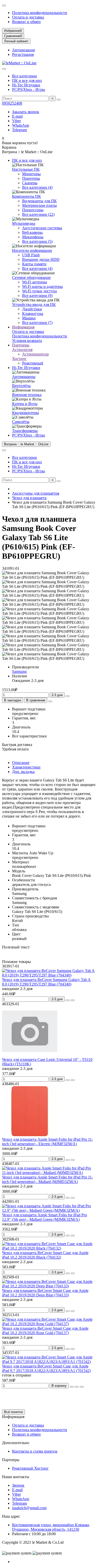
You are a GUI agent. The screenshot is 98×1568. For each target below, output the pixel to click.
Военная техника (26, 395)
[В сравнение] (73, 1000)
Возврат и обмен (26, 22)
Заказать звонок (25, 112)
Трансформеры (25, 431)
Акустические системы (42, 228)
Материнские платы (39, 205)
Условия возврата (27, 340)
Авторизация (23, 50)
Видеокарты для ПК (39, 201)
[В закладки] (68, 1000)
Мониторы (31, 174)
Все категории (24, 76)
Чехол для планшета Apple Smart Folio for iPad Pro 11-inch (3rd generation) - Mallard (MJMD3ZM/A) (47, 1179)
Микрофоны (32, 237)
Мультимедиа (23, 223)
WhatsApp (20, 125)
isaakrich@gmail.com (29, 1508)
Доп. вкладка (23, 771)
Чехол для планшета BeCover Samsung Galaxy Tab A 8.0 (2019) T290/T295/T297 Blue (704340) (46, 981)
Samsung (19, 671)
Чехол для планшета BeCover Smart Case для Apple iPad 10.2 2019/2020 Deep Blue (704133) (45, 1292)
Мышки (29, 318)
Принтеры (31, 178)
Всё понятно (13, 1412)
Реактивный (32, 363)
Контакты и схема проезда (34, 1451)
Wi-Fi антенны (34, 282)
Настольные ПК (26, 169)
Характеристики (26, 767)
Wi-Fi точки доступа (39, 291)
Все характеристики (29, 736)
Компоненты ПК (26, 196)
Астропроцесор (35, 354)
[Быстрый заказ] (68, 696)
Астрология (22, 349)
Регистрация (23, 54)
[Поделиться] (50, 701)
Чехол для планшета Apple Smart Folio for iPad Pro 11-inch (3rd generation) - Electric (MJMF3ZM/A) (47, 1141)
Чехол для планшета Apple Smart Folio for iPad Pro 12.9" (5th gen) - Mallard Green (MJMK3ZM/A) (44, 1217)
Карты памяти (34, 264)
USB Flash (31, 255)
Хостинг (19, 358)
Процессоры (32, 210)
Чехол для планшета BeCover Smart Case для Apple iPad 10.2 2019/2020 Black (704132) (45, 1255)
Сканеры (29, 183)
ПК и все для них (27, 80)
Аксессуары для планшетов (35, 493)
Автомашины (23, 376)
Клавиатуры (32, 313)
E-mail (17, 116)
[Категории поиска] (4, 69)
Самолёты (20, 422)
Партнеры (20, 345)
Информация (23, 327)
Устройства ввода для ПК (34, 304)
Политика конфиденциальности (39, 13)
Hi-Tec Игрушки (26, 85)
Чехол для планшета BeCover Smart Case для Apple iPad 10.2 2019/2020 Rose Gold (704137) (45, 1330)
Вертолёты (21, 385)
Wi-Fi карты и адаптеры (42, 286)
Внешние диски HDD (41, 259)
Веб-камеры (32, 232)
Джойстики (32, 309)
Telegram (19, 130)
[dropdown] (4, 5)
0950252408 (12, 103)
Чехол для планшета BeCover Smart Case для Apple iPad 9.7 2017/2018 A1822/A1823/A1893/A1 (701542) (46, 1368)
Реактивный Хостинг (30, 1468)
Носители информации (32, 250)
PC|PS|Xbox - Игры (28, 89)
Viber (16, 121)
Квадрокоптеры (25, 413)
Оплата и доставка (28, 17)
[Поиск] (59, 99)
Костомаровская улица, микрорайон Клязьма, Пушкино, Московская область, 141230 (51, 1527)
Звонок (18, 1485)
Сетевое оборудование (31, 277)
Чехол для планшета (29, 498)
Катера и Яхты (24, 404)
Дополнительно (15, 1443)
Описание (20, 762)
